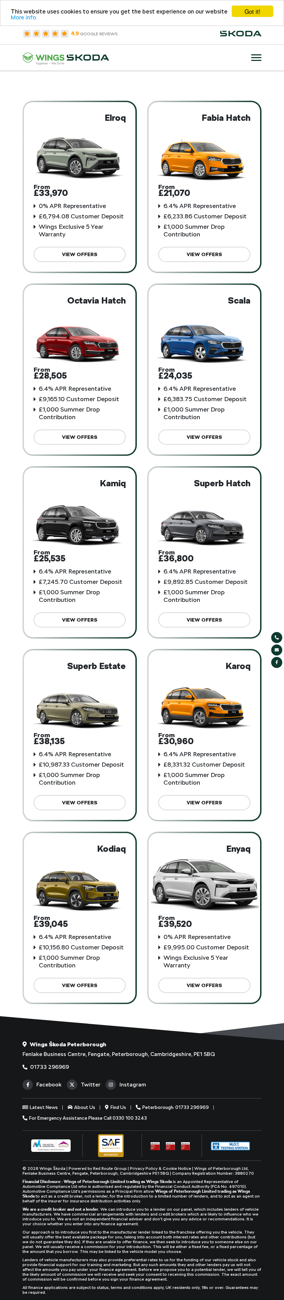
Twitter (90, 1084)
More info (23, 17)
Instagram (132, 1084)
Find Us (117, 1107)
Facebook (49, 1084)
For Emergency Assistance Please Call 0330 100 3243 (87, 1118)
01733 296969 (49, 1067)
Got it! (252, 11)
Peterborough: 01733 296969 (175, 1107)
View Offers (79, 254)
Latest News (43, 1107)
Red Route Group (110, 1168)
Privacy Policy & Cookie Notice (161, 1168)
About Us (84, 1107)
